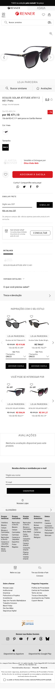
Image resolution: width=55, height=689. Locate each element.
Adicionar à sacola (32, 174)
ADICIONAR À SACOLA (16, 366)
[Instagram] (7, 639)
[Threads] (41, 639)
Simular (44, 205)
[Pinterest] (14, 639)
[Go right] (51, 57)
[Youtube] (21, 639)
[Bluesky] (47, 639)
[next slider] (1, 342)
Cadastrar (28, 491)
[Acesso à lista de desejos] (43, 15)
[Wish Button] (5, 174)
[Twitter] (34, 639)
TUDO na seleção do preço (27, 3)
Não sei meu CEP (9, 211)
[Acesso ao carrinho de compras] (49, 15)
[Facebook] (27, 639)
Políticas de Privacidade (38, 672)
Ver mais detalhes (12, 279)
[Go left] (4, 57)
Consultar (40, 233)
